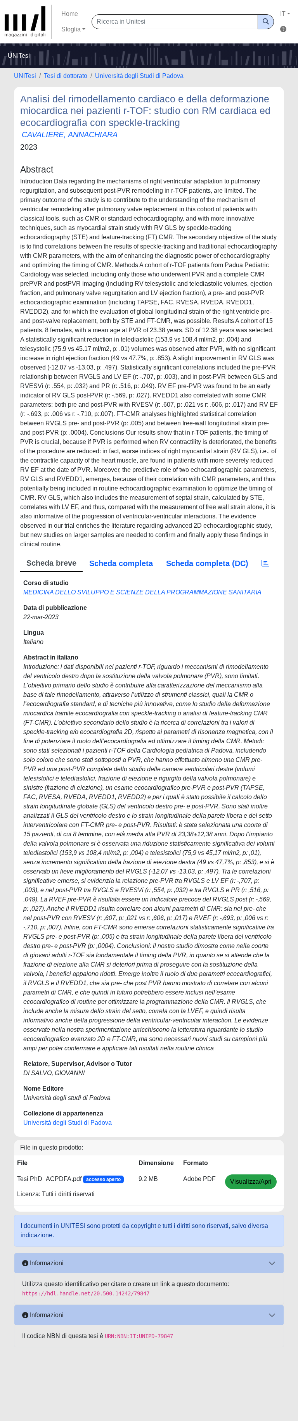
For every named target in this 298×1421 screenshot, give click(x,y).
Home (69, 13)
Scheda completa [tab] (121, 563)
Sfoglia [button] (71, 29)
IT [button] (283, 13)
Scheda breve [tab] (51, 563)
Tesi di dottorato (65, 76)
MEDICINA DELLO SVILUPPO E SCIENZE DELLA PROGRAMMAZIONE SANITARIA (142, 592)
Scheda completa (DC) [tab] (207, 563)
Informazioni (46, 1263)
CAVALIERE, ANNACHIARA (70, 134)
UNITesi (25, 76)
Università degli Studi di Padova (139, 76)
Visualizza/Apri (251, 1181)
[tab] (265, 563)
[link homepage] (28, 22)
